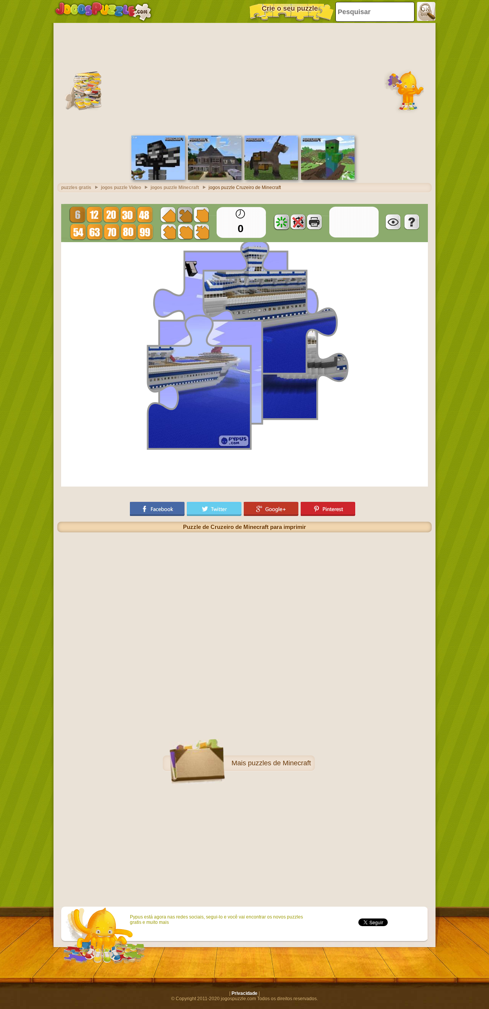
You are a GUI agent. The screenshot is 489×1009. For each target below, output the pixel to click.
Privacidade (244, 993)
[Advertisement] (244, 78)
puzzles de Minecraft (279, 763)
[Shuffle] (281, 222)
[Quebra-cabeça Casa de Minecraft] (214, 178)
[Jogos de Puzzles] (103, 11)
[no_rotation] (298, 222)
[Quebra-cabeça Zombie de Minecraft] (328, 178)
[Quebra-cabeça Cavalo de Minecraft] (271, 178)
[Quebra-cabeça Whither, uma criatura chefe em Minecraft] (158, 178)
